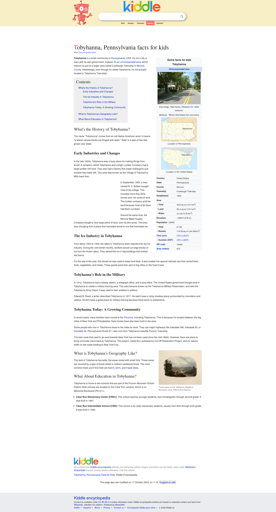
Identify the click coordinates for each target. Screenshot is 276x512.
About (97, 507)
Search (181, 16)
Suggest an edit (167, 482)
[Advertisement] (138, 34)
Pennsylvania (118, 58)
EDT (186, 239)
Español (159, 23)
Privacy (106, 507)
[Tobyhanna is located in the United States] (179, 158)
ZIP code (161, 244)
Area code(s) (163, 248)
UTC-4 (180, 239)
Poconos (128, 317)
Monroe (180, 186)
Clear (176, 16)
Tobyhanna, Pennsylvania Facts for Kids (94, 474)
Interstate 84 (80, 331)
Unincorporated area (179, 69)
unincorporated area (130, 62)
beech (111, 367)
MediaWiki (119, 504)
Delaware (186, 106)
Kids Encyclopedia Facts (85, 52)
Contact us (119, 507)
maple (129, 367)
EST (186, 235)
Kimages (140, 23)
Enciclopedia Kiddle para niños (141, 507)
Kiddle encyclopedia (100, 467)
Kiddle (77, 507)
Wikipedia (78, 504)
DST (170, 239)
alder (196, 106)
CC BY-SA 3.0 (104, 502)
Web (123, 23)
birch (118, 367)
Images (131, 23)
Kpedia (150, 23)
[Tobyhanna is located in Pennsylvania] (179, 129)
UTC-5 (180, 235)
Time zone (162, 235)
